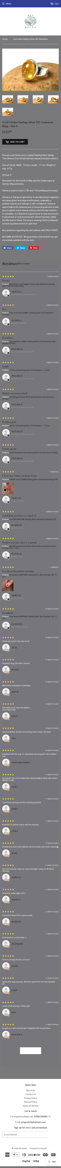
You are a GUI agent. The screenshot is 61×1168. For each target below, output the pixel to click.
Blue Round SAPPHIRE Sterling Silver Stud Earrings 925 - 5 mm (29, 576)
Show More (11, 756)
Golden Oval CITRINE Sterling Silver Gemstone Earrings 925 (33, 479)
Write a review (23, 264)
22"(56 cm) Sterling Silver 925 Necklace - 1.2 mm (29, 370)
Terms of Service (30, 1106)
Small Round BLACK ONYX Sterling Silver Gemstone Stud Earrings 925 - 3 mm (29, 547)
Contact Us (30, 1094)
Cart (56, 4)
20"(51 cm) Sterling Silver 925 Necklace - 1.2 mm (29, 426)
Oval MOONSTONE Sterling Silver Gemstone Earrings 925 (32, 519)
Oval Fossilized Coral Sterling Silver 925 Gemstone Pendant (33, 453)
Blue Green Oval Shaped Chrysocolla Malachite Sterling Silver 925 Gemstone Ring (28, 285)
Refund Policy (30, 1102)
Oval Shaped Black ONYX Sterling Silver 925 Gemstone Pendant (28, 398)
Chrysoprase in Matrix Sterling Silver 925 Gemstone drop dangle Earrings (28, 342)
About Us (30, 1090)
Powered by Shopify (38, 1148)
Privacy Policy (30, 1098)
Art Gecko (23, 1148)
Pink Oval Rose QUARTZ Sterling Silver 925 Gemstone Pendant (27, 314)
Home (4, 39)
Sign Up (53, 1135)
